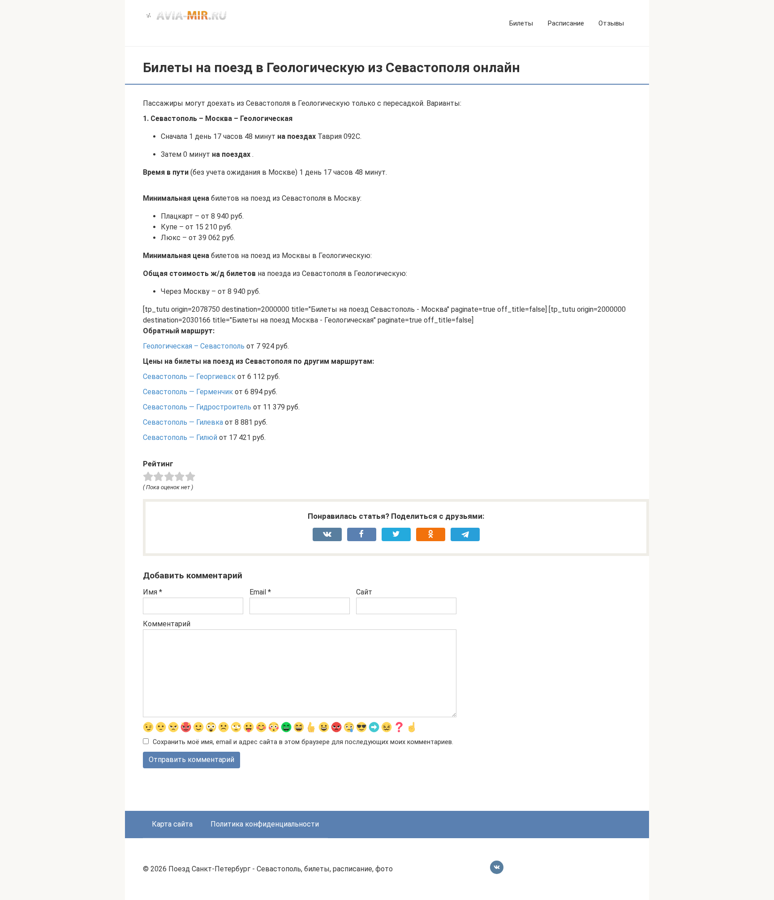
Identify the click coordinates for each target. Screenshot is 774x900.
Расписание (565, 23)
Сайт (364, 592)
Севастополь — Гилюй (180, 437)
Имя (152, 592)
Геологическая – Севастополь (194, 346)
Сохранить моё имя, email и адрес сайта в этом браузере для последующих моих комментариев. (303, 742)
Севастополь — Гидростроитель (197, 407)
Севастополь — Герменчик (188, 392)
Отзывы (611, 23)
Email (260, 592)
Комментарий (166, 624)
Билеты (521, 23)
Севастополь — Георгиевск (189, 376)
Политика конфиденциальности (265, 824)
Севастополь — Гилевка (183, 422)
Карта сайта (172, 824)
